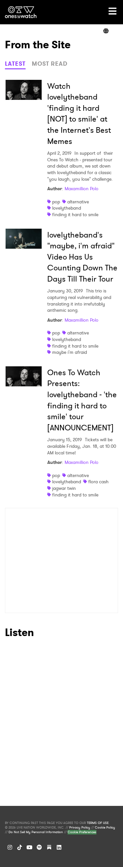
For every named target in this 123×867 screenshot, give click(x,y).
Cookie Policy (105, 827)
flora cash (98, 481)
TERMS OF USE (98, 823)
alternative (78, 201)
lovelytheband (66, 208)
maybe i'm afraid (69, 352)
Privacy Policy (79, 827)
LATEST (15, 63)
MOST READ (50, 63)
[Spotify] (39, 847)
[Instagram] (10, 847)
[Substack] (49, 847)
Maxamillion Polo (81, 188)
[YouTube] (29, 847)
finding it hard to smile (75, 214)
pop (56, 201)
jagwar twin (64, 488)
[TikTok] (20, 847)
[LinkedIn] (59, 847)
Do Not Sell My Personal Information (36, 832)
